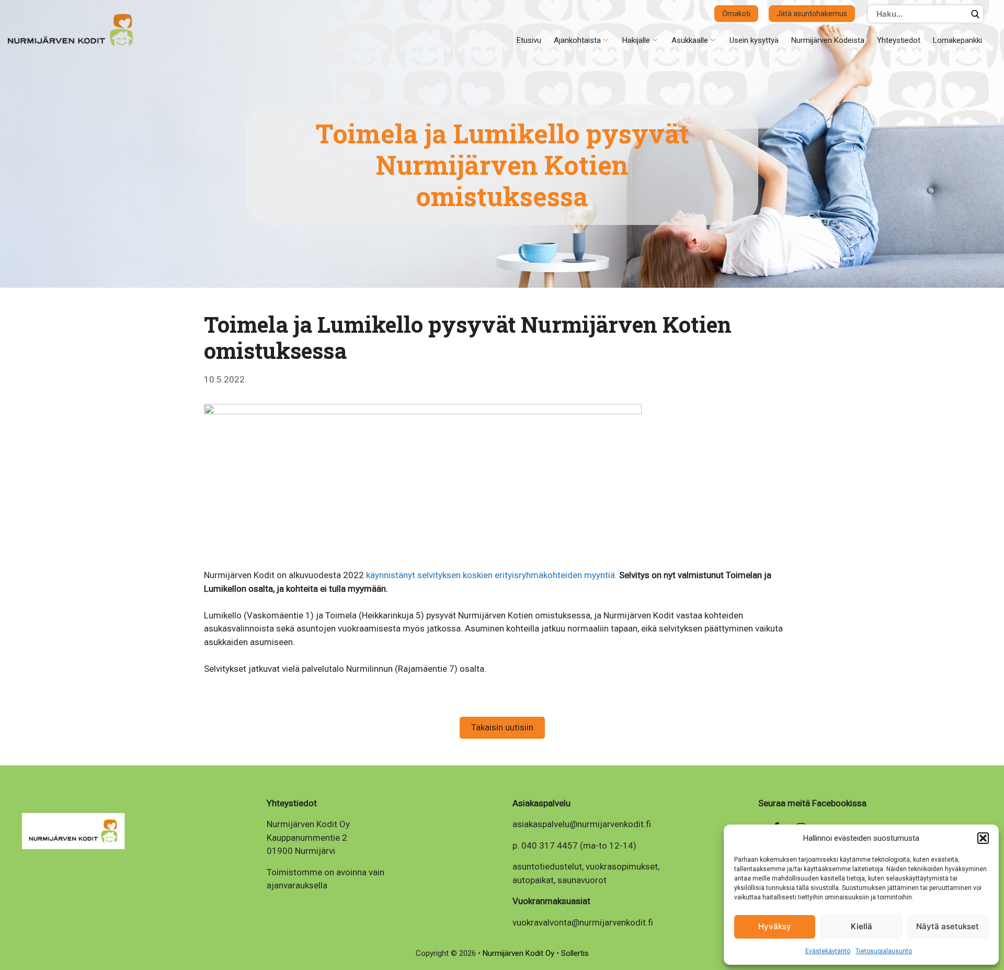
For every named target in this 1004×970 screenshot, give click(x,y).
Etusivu (529, 40)
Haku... (975, 13)
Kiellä (861, 926)
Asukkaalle (689, 40)
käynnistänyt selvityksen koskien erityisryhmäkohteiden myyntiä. (491, 575)
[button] (983, 838)
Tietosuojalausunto (883, 951)
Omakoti (736, 13)
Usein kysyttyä (754, 40)
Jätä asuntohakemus (812, 13)
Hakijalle (636, 40)
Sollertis (575, 953)
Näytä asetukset (947, 926)
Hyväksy (774, 926)
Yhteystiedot (898, 40)
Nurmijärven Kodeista (827, 40)
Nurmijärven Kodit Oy (519, 953)
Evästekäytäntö (827, 951)
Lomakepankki (957, 40)
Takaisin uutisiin (502, 727)
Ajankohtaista (577, 40)
